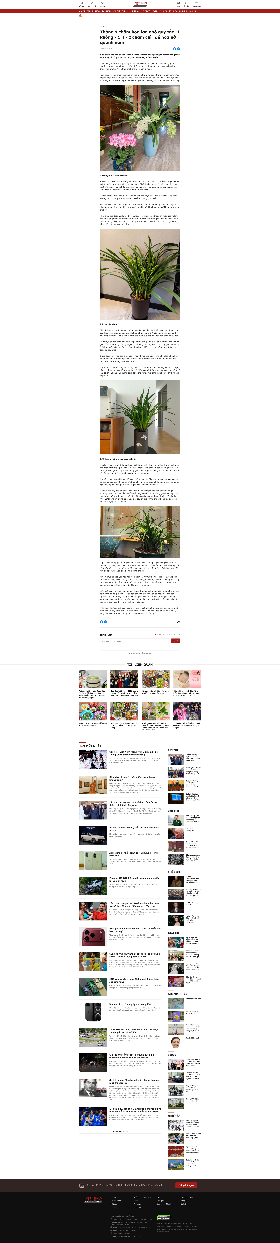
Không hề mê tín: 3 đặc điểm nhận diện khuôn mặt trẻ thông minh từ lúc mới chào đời (186, 693)
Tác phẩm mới (177, 993)
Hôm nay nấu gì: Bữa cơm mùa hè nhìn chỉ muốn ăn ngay (155, 692)
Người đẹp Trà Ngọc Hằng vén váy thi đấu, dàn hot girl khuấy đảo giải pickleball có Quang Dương (193, 942)
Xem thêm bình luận (141, 653)
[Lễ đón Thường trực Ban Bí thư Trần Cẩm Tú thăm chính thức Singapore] (93, 810)
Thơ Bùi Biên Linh (192, 1038)
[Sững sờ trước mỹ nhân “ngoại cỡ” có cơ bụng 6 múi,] (93, 961)
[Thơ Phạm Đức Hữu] (176, 1003)
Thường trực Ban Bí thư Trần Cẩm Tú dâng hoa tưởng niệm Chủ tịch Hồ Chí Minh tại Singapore (193, 773)
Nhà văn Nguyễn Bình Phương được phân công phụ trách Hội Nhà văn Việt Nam (193, 820)
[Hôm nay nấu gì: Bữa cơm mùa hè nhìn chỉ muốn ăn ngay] (156, 679)
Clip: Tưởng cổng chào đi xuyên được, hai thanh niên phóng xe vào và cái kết (132, 1056)
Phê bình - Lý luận (187, 1197)
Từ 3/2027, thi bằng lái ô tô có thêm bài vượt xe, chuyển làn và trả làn (133, 1031)
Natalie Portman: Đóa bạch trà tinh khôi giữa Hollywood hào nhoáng (192, 920)
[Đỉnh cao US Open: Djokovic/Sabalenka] (93, 911)
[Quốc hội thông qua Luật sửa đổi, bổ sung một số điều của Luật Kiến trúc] (176, 798)
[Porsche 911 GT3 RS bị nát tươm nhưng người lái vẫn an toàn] (93, 886)
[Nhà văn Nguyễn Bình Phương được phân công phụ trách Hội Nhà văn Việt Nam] (176, 820)
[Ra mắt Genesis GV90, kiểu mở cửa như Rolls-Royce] (93, 835)
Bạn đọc (192, 11)
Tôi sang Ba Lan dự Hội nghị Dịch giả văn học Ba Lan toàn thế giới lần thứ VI (193, 894)
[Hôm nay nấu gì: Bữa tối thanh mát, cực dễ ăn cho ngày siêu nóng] (124, 711)
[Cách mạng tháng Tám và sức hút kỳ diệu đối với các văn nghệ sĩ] (176, 859)
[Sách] (176, 1029)
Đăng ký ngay (186, 1185)
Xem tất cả (159, 635)
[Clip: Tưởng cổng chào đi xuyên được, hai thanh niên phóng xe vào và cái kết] (93, 1062)
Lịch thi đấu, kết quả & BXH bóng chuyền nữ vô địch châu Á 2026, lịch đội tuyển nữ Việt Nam (135, 1110)
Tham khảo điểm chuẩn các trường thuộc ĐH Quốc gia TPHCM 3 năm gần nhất (193, 955)
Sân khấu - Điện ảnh (178, 11)
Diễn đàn (137, 1207)
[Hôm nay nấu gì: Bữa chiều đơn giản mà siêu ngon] (93, 711)
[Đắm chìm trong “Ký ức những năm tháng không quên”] (93, 785)
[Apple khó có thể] (93, 860)
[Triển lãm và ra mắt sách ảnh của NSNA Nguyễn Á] (176, 1138)
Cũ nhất (177, 635)
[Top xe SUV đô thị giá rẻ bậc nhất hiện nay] (176, 1103)
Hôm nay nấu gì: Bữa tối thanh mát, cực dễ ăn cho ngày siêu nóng (123, 725)
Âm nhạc (163, 11)
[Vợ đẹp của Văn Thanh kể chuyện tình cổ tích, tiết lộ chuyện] (176, 968)
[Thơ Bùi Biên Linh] (176, 1042)
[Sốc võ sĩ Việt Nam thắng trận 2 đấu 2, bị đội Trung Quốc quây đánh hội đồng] (93, 759)
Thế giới (125, 11)
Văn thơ (116, 11)
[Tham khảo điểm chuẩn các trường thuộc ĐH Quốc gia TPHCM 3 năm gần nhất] (176, 955)
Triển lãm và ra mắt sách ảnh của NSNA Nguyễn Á (193, 1136)
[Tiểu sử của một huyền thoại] (176, 1016)
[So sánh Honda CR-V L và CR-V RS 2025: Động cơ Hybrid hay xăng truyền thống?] (176, 1077)
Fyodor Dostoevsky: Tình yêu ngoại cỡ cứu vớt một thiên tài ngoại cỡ (192, 880)
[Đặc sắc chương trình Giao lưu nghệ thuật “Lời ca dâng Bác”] (176, 981)
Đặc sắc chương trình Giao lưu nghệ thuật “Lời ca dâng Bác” (193, 980)
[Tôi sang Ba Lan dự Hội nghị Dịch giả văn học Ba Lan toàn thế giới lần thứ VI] (176, 894)
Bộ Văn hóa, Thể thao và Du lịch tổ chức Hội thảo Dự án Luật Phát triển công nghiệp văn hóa (193, 1152)
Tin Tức (86, 11)
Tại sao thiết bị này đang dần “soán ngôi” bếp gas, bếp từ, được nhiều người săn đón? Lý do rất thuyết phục (92, 694)
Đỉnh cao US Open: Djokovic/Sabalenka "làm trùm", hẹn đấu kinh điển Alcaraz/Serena (134, 904)
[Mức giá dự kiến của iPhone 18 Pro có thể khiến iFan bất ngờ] (93, 936)
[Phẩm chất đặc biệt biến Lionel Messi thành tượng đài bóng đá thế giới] (187, 711)
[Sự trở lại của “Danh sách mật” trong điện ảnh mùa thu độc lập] (93, 1088)
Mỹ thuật (146, 11)
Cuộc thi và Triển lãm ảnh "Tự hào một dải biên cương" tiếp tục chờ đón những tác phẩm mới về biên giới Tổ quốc (193, 1166)
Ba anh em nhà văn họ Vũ (192, 830)
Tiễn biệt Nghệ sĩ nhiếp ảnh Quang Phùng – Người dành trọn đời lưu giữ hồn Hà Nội (192, 1124)
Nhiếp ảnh (175, 1115)
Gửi (177, 641)
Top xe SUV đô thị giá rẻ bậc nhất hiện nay (192, 1101)
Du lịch (154, 11)
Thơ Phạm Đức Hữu (193, 999)
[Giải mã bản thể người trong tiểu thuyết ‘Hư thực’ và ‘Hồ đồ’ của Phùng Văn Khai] (176, 846)
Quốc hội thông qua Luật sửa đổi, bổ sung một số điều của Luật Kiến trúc (193, 798)
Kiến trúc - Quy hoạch (101, 11)
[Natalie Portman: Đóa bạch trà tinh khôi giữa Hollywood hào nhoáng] (176, 920)
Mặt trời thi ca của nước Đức (193, 904)
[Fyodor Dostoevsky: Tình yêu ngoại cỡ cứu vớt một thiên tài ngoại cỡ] (176, 881)
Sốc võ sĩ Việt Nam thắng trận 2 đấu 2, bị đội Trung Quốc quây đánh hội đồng (133, 753)
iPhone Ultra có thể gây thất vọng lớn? (130, 1004)
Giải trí (173, 932)
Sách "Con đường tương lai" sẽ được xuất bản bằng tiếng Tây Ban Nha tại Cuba (193, 1029)
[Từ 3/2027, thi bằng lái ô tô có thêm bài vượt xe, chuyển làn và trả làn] (93, 1037)
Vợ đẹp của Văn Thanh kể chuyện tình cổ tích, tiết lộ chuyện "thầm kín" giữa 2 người (193, 968)
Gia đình (103, 26)
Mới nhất (169, 635)
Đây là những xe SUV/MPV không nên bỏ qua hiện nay (192, 1089)
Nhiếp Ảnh (135, 11)
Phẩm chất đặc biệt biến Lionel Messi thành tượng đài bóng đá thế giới (186, 725)
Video (172, 1054)
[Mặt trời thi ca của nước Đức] (176, 907)
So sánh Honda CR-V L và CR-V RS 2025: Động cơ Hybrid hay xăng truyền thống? (193, 1077)
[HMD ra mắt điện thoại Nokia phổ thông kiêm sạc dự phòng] (93, 987)
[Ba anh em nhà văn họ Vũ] (176, 833)
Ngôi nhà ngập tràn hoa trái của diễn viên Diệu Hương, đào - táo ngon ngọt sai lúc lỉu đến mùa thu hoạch (155, 726)
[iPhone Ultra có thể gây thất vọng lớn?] (93, 1012)
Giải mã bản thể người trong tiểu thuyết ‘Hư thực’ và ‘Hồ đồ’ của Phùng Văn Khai (193, 846)
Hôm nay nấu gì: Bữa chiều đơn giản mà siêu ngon (93, 724)
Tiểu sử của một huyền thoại (192, 1013)
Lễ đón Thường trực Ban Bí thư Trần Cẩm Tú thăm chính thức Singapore (133, 803)
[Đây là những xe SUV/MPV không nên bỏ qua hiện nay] (176, 1090)
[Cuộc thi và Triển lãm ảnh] (176, 1164)
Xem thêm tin (121, 1131)
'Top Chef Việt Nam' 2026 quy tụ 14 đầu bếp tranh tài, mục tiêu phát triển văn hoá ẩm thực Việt (124, 693)
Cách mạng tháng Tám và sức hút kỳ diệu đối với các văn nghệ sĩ (193, 858)
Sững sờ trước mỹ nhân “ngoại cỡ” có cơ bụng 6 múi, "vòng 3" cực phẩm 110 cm (134, 955)
